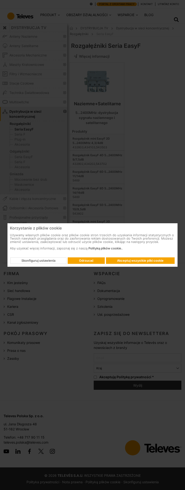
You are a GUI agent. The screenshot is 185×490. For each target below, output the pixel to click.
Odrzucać (86, 260)
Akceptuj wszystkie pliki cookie (140, 260)
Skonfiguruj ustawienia (38, 260)
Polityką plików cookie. (105, 248)
